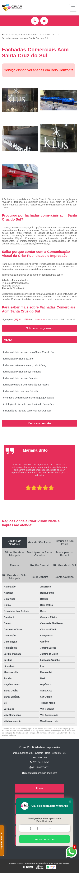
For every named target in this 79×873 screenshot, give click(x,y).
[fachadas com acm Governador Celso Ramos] (20, 138)
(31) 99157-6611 (41, 767)
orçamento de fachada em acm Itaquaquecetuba (28, 397)
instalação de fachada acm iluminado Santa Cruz (28, 404)
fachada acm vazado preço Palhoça (22, 371)
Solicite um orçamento (39, 328)
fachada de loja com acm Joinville (21, 391)
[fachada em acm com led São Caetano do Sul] (58, 100)
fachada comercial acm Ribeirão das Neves (26, 384)
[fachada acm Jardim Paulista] (20, 100)
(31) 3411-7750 (22, 319)
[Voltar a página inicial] (12, 7)
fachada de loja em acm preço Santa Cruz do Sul (28, 352)
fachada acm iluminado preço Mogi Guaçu (25, 365)
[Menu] (73, 7)
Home (39, 788)
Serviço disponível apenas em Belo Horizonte (44, 820)
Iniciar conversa (44, 839)
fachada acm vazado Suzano (18, 358)
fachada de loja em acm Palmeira (20, 378)
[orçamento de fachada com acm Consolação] (58, 138)
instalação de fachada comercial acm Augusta (27, 410)
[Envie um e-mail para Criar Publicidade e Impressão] (44, 21)
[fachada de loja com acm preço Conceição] (20, 177)
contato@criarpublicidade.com (41, 773)
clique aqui (39, 319)
